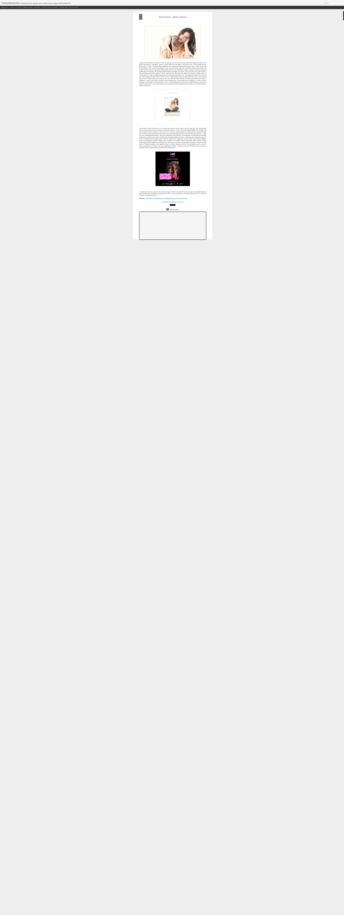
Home (12, 7)
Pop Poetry (37, 7)
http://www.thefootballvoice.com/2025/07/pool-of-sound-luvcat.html (166, 198)
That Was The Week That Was (24, 7)
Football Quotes (63, 7)
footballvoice (179, 202)
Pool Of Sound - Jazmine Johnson (172, 17)
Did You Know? (74, 7)
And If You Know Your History (49, 7)
